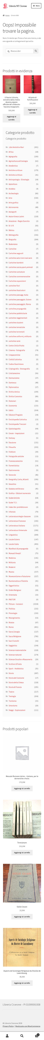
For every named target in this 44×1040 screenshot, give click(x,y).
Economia (13, 405)
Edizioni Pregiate (16, 415)
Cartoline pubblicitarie (18, 313)
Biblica (11, 230)
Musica (11, 572)
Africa (11, 152)
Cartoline (12, 249)
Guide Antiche (14, 498)
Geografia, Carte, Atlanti (19, 479)
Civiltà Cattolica (15, 359)
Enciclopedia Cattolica (18, 419)
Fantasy (12, 438)
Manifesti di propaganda (18, 548)
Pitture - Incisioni (16, 604)
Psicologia (13, 613)
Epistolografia (14, 428)
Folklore (12, 452)
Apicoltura (13, 184)
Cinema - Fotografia (17, 350)
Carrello (33, 1034)
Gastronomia (14, 470)
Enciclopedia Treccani (17, 424)
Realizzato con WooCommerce (27, 1026)
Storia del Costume (16, 678)
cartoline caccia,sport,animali (21, 267)
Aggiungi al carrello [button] (11, 118)
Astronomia (13, 207)
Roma (11, 627)
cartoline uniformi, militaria (20, 336)
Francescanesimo (16, 461)
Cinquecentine (14, 355)
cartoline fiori (14, 285)
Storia (11, 673)
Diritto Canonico (15, 396)
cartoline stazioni (16, 322)
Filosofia (12, 447)
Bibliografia (13, 235)
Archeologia (13, 193)
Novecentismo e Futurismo (19, 576)
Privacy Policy (8, 1026)
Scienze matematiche (17, 650)
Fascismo (12, 442)
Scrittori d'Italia (15, 664)
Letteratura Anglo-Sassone (20, 516)
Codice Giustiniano (16, 364)
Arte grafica (13, 202)
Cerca (22, 1036)
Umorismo (13, 705)
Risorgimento (14, 618)
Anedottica (13, 165)
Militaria (12, 562)
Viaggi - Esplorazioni (17, 710)
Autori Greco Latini (16, 216)
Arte (10, 198)
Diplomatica (14, 387)
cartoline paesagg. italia (18, 295)
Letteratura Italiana (17, 525)
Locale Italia (14, 544)
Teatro (11, 692)
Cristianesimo (14, 373)
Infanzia (12, 512)
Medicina (12, 558)
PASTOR (12, 599)
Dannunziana (14, 378)
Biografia (12, 239)
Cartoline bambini (16, 262)
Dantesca (12, 382)
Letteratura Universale (18, 530)
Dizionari (12, 401)
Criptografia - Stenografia (19, 369)
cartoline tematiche (17, 327)
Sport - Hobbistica (16, 668)
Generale (12, 475)
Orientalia (13, 595)
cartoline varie (14, 341)
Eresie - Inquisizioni (16, 433)
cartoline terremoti (17, 332)
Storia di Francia (15, 687)
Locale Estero (14, 539)
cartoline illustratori (17, 290)
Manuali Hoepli (15, 553)
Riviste (11, 622)
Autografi (12, 212)
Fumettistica (14, 465)
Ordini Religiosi (15, 590)
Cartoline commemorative (19, 276)
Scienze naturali (15, 655)
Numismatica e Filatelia (18, 581)
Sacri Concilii (14, 641)
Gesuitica (12, 484)
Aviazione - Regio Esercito (19, 221)
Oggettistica (14, 585)
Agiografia (13, 156)
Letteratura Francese (17, 521)
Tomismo (12, 701)
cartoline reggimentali (18, 318)
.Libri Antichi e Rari (16, 147)
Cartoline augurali (16, 253)
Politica (12, 608)
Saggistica (13, 645)
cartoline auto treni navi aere (20, 258)
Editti (11, 410)
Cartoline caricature (17, 272)
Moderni (12, 567)
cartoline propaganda (17, 308)
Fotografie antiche (16, 456)
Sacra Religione (15, 636)
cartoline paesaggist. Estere (20, 299)
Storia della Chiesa (16, 682)
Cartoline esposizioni (17, 281)
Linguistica (13, 535)
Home (7, 15)
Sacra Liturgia (14, 631)
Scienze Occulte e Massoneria (20, 659)
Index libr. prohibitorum (18, 507)
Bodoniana (13, 244)
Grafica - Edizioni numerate (20, 493)
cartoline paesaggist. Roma (20, 304)
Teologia (12, 696)
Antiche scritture (15, 170)
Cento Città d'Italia (16, 345)
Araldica (12, 189)
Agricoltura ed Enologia (18, 161)
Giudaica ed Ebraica (16, 488)
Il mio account (7, 1036)
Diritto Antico (14, 392)
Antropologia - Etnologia (19, 179)
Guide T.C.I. (13, 502)
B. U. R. (11, 225)
